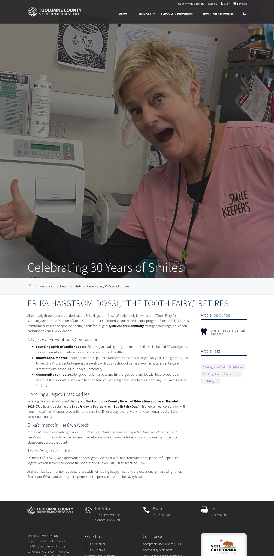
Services (144, 13)
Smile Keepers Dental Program (228, 332)
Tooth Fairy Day (211, 381)
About (124, 13)
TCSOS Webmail (95, 544)
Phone (157, 508)
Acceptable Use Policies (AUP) (162, 544)
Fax (213, 508)
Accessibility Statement (157, 550)
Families (242, 4)
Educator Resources (218, 13)
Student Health (232, 374)
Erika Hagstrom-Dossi (214, 367)
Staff (226, 4)
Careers (212, 4)
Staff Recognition (211, 374)
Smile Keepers (236, 367)
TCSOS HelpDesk (95, 550)
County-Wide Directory (191, 4)
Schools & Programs (177, 13)
